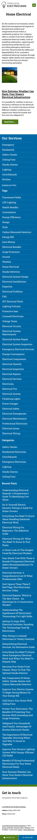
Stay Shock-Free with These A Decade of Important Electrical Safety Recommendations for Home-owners (18, 563)
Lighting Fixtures (11, 306)
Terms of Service (7, 828)
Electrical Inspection (13, 369)
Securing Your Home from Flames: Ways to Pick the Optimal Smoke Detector (16, 669)
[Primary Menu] (34, 5)
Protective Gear (10, 311)
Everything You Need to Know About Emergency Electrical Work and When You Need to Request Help (18, 657)
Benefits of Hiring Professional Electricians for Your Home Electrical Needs (18, 763)
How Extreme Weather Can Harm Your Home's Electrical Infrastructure (18, 94)
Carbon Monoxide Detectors (16, 232)
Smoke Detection (11, 271)
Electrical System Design (15, 276)
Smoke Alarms (10, 164)
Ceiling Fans (8, 159)
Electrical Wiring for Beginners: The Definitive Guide (15, 530)
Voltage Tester (9, 321)
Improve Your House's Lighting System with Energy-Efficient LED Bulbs (18, 752)
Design (5, 222)
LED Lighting (9, 202)
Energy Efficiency (11, 217)
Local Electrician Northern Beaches (14, 826)
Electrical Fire (9, 388)
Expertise (7, 286)
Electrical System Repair (15, 339)
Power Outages (10, 403)
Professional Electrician (14, 423)
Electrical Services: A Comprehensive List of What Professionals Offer (17, 576)
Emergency (8, 144)
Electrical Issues (10, 428)
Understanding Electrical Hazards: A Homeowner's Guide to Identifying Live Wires (15, 495)
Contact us (6, 185)
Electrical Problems (12, 291)
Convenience (9, 212)
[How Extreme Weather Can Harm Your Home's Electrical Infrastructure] (9, 82)
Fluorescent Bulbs (11, 197)
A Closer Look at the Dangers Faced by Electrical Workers (17, 551)
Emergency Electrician (14, 461)
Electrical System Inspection (17, 344)
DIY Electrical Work (12, 301)
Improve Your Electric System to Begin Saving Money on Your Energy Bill (18, 692)
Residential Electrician (14, 451)
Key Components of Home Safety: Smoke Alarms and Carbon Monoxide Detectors (16, 681)
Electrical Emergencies (14, 413)
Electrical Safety (10, 408)
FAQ (4, 296)
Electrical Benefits (11, 246)
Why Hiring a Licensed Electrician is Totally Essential (18, 637)
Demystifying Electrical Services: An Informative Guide (18, 645)
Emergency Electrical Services (18, 349)
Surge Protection (11, 251)
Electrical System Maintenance (11, 333)
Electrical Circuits (11, 326)
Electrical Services (12, 378)
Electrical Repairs (11, 373)
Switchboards (9, 174)
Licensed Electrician (13, 316)
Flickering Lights (11, 398)
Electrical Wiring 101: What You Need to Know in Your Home (16, 542)
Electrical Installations (14, 281)
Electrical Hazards (11, 364)
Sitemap (27, 828)
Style (5, 227)
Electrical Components (14, 359)
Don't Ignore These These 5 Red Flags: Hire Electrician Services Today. (16, 587)
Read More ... (10, 122)
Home (20, 830)
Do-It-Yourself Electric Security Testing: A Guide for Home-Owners (17, 508)
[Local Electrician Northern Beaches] (14, 8)
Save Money (8, 241)
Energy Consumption (13, 354)
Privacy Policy (19, 828)
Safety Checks (9, 154)
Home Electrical (10, 266)
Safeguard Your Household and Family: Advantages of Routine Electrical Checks (16, 726)
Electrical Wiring (11, 433)
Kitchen (6, 179)
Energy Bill (8, 236)
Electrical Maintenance (14, 418)
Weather (6, 261)
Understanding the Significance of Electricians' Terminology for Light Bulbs (17, 613)
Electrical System (11, 393)
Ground (6, 256)
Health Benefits (10, 207)
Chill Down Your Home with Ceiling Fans (17, 702)
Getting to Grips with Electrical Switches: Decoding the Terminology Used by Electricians (17, 626)
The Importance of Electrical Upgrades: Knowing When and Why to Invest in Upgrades (17, 739)
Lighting (6, 169)
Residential (8, 149)
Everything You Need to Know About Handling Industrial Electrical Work (18, 519)
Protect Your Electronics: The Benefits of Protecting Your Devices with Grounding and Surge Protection (17, 713)
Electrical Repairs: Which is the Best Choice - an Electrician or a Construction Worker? (17, 600)
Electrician (8, 383)
